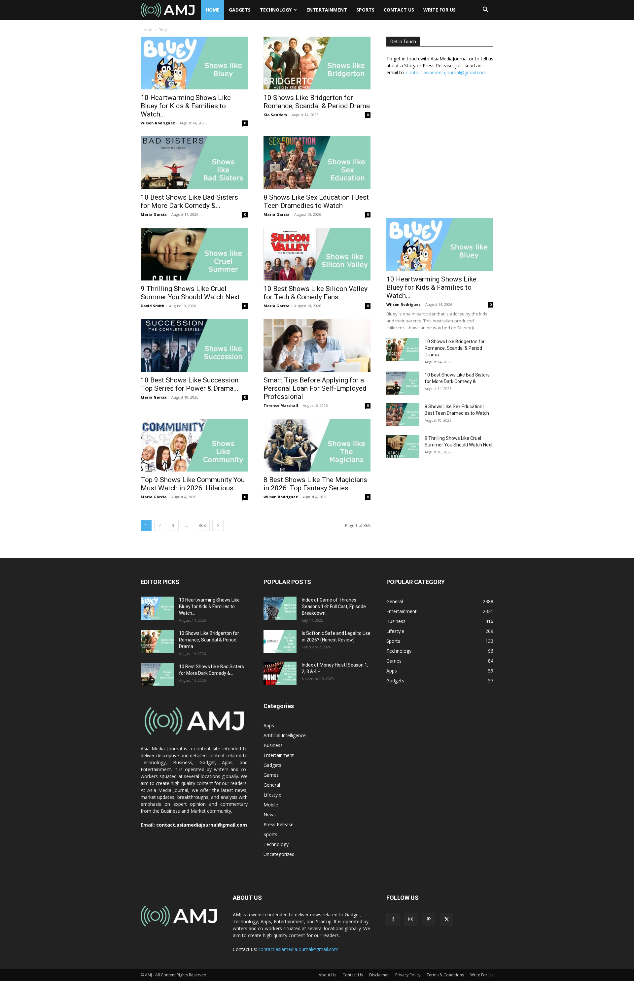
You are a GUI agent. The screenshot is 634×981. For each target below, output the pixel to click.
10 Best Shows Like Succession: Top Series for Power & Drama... (190, 384)
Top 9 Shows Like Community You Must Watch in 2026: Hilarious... (193, 484)
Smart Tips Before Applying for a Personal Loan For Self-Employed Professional (315, 388)
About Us (327, 975)
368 (202, 525)
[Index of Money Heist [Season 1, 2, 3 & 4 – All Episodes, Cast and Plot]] (280, 673)
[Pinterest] (428, 919)
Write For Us (439, 10)
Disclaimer (379, 975)
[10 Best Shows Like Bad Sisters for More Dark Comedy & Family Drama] (194, 162)
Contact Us (399, 10)
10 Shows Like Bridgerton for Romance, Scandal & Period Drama (317, 102)
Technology (276, 10)
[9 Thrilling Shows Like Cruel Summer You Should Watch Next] (194, 254)
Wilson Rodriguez (158, 122)
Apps (269, 725)
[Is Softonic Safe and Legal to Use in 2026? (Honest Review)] (280, 641)
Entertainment (326, 10)
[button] (485, 10)
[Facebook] (393, 919)
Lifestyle (272, 795)
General (272, 785)
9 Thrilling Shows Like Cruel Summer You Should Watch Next (190, 293)
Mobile (271, 804)
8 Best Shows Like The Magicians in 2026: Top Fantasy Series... (315, 484)
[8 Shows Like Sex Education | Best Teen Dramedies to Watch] (317, 162)
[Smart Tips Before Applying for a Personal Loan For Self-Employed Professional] (317, 345)
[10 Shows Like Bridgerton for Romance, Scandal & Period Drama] (317, 63)
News (270, 814)
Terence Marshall (281, 405)
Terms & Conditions (445, 975)
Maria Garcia (154, 214)
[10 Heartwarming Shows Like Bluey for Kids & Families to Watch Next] (194, 63)
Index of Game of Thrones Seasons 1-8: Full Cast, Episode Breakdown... (334, 606)
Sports (365, 10)
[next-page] (218, 525)
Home (213, 10)
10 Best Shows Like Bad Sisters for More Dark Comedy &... (189, 201)
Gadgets (240, 10)
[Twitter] (446, 919)
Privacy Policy (407, 975)
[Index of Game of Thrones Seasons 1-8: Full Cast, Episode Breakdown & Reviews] (280, 608)
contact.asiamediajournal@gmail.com (446, 72)
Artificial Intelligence (285, 735)
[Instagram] (410, 919)
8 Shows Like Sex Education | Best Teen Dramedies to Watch (316, 201)
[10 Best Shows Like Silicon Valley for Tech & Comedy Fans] (317, 254)
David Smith (152, 305)
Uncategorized (279, 854)
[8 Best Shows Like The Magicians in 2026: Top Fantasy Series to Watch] (317, 445)
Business (273, 745)
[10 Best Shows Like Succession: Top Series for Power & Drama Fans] (194, 345)
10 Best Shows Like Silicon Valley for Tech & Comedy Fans (316, 293)
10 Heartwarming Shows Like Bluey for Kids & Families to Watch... (186, 106)
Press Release (279, 824)
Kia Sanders (275, 114)
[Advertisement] (439, 150)
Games (271, 775)
